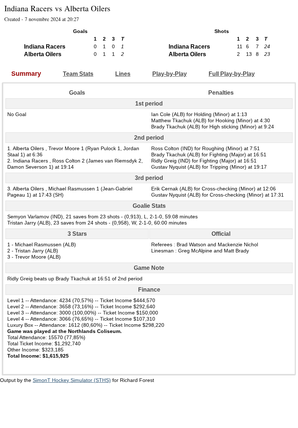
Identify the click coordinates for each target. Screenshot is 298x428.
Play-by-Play (169, 74)
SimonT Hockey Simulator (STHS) (72, 380)
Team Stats (78, 74)
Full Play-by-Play (232, 74)
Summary (26, 74)
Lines (122, 74)
